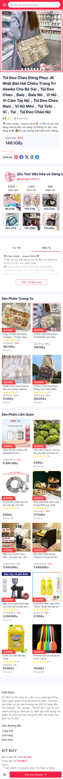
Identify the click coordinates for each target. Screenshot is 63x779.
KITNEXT (22, 760)
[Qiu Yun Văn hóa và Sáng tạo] (4, 774)
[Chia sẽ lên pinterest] (16, 157)
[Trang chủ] (4, 4)
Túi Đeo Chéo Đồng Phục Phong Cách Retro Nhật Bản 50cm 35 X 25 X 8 (45, 389)
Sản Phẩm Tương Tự (18, 298)
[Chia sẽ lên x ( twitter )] (27, 157)
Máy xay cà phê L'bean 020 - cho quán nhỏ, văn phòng (15, 557)
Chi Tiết (16, 247)
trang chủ (7, 730)
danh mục (7, 739)
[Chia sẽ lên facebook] (21, 157)
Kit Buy (28, 756)
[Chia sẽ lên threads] (32, 157)
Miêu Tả (46, 247)
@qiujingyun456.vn (28, 178)
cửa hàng (7, 735)
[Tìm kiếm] (56, 4)
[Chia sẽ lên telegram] (37, 157)
